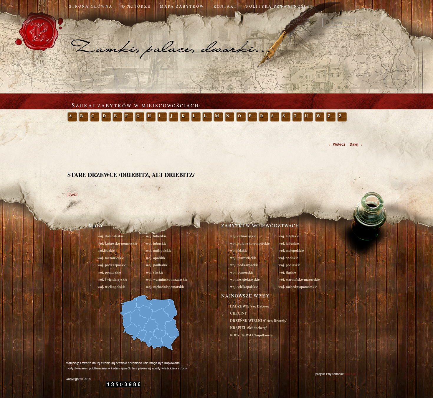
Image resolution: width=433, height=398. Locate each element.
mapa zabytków (182, 6)
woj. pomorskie (109, 272)
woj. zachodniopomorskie (165, 286)
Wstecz (336, 144)
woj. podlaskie (157, 264)
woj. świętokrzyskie (112, 279)
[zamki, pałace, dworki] (216, 36)
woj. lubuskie (156, 243)
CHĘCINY (238, 313)
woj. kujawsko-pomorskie (117, 243)
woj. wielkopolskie (111, 286)
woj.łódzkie (106, 250)
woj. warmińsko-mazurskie (166, 279)
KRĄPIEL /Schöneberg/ (248, 327)
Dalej (356, 144)
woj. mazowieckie (110, 257)
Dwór (72, 194)
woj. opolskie (156, 257)
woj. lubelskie (156, 236)
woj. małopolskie (158, 250)
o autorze (136, 6)
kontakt (225, 6)
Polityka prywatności (278, 6)
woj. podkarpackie (111, 264)
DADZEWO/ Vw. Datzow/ (249, 306)
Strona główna (91, 6)
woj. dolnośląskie (110, 236)
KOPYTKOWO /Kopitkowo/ (251, 335)
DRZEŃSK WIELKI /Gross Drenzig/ (258, 320)
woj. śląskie (154, 272)
